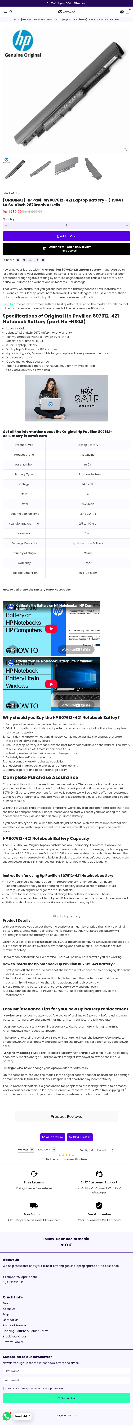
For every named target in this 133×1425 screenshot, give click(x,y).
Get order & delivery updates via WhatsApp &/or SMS (35, 1388)
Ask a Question (82, 1137)
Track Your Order (14, 1336)
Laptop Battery (12, 193)
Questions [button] (44, 1149)
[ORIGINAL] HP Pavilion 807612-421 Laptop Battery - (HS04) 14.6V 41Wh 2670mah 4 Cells (70, 19)
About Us (9, 1309)
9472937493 (13, 1282)
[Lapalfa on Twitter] (62, 1245)
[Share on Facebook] (18, 260)
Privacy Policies (13, 1342)
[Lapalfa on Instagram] (70, 1245)
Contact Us (10, 1320)
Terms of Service (14, 1325)
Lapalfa (8, 304)
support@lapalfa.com (20, 1277)
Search (7, 1303)
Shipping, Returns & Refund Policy (25, 1331)
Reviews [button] (23, 1149)
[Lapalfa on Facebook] (66, 1245)
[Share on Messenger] (43, 260)
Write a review (54, 1137)
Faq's (6, 1314)
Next (127, 91)
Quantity (9, 219)
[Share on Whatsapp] (30, 260)
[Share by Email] (36, 260)
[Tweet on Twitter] (24, 260)
